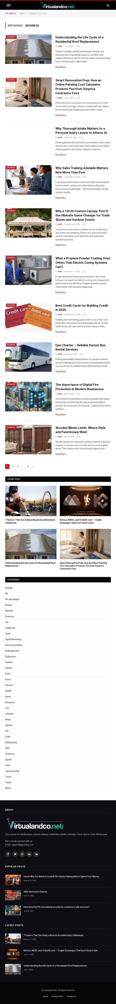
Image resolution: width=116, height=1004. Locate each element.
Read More (60, 67)
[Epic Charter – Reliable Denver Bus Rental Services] (28, 357)
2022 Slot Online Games (35, 892)
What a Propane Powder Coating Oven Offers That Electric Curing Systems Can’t (82, 262)
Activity (8, 588)
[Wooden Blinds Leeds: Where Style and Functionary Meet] (28, 439)
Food (7, 673)
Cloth (7, 633)
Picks (7, 736)
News (8, 719)
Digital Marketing (13, 639)
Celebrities (10, 628)
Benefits (9, 611)
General (9, 685)
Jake (60, 46)
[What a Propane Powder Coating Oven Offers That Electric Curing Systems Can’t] (28, 270)
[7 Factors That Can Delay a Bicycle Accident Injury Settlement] (30, 501)
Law (7, 708)
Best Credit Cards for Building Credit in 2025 (81, 308)
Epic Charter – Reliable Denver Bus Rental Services (80, 347)
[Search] (107, 5)
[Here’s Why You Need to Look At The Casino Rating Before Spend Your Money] (13, 880)
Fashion (9, 662)
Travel (8, 777)
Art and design (12, 599)
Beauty (8, 605)
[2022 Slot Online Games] (13, 895)
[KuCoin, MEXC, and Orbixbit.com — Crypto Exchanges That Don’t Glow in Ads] (85, 501)
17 (28, 466)
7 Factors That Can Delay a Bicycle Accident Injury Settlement (30, 521)
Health (8, 691)
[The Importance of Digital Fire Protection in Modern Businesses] (28, 396)
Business (11, 37)
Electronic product (14, 645)
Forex (8, 679)
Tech (7, 765)
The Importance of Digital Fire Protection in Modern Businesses (79, 387)
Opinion (9, 725)
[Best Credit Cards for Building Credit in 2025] (28, 317)
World (8, 788)
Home (8, 696)
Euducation (10, 656)
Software (9, 754)
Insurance (10, 702)
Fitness (8, 668)
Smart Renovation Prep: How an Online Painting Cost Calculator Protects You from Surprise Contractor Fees (78, 87)
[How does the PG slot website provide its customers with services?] (13, 910)
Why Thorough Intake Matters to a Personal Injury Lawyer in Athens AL (81, 131)
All (6, 593)
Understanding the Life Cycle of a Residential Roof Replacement (79, 40)
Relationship (11, 742)
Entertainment (12, 651)
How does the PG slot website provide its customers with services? (57, 907)
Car (7, 622)
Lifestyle (9, 714)
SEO (7, 748)
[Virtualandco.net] (58, 5)
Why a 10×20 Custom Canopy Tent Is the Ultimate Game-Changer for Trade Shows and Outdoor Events (82, 215)
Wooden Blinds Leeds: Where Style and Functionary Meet (80, 430)
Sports (8, 759)
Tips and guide (12, 771)
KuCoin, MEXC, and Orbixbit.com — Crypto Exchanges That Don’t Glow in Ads (81, 521)
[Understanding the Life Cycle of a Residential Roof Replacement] (28, 49)
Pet (7, 731)
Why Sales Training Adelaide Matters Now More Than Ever (81, 170)
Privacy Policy (57, 996)
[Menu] (9, 5)
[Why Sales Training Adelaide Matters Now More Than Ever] (28, 180)
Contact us (71, 996)
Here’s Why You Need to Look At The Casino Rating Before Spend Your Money (61, 876)
